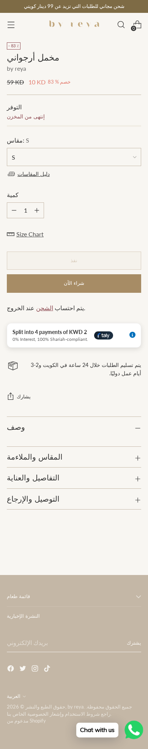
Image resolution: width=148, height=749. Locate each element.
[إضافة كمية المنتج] (14, 210)
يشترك (134, 643)
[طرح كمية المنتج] (37, 210)
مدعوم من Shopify (26, 721)
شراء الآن (74, 283)
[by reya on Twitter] (23, 669)
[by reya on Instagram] (35, 669)
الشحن (44, 307)
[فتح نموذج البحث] (121, 25)
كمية (13, 194)
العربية (13, 696)
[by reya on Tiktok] (47, 669)
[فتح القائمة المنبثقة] (11, 25)
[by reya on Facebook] (11, 669)
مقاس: (18, 140)
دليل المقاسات (33, 174)
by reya (16, 68)
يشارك (24, 396)
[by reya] (74, 24)
